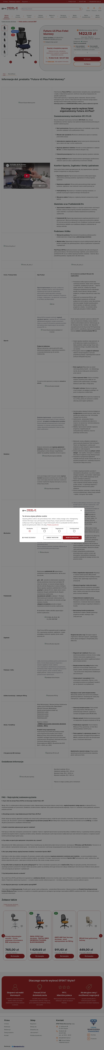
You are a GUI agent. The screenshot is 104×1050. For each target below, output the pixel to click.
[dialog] (52, 525)
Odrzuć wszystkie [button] (52, 537)
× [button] (81, 510)
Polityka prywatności (53, 525)
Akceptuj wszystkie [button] (72, 537)
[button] (29, 537)
